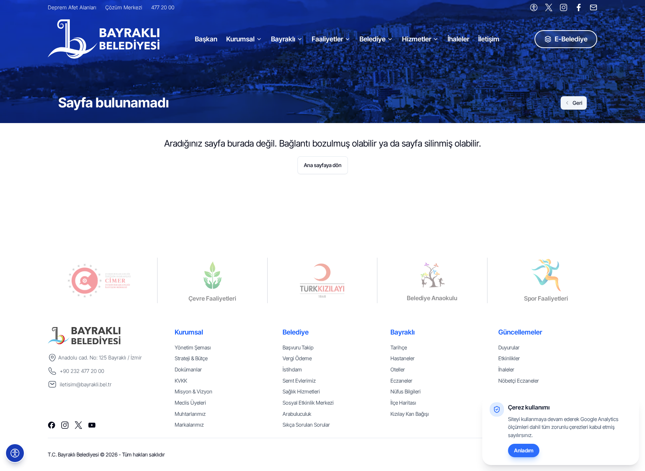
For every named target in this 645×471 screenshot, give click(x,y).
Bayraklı (283, 39)
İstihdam (292, 369)
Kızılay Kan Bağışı (409, 414)
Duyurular (509, 347)
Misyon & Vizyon (193, 391)
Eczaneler (401, 380)
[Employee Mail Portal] (593, 7)
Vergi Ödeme (297, 358)
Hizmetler (416, 39)
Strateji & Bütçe (191, 358)
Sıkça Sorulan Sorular (306, 424)
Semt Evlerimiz (299, 380)
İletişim (488, 39)
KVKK (181, 380)
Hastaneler (402, 358)
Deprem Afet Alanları (72, 7)
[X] (548, 7)
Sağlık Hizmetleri (301, 391)
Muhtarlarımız (190, 414)
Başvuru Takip (298, 347)
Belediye (372, 39)
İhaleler (458, 39)
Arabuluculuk (297, 414)
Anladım (523, 450)
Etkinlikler (509, 358)
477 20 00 (162, 7)
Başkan (206, 39)
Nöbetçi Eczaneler (518, 380)
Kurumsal (240, 39)
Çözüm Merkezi (123, 7)
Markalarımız (189, 424)
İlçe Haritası (403, 402)
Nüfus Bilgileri (405, 391)
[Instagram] (563, 7)
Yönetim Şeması (193, 347)
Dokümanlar (188, 369)
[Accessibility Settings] (534, 7)
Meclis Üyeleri (190, 402)
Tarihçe (398, 347)
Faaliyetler (327, 39)
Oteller (397, 369)
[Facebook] (578, 7)
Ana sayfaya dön (323, 165)
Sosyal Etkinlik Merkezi (308, 402)
